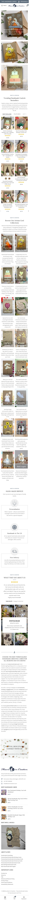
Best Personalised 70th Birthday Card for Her (21, 131)
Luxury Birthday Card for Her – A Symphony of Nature (8, 156)
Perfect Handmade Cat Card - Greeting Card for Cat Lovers (15, 807)
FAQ (2, 877)
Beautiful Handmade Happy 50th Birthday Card (16, 815)
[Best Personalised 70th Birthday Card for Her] (21, 123)
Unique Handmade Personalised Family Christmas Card (7, 206)
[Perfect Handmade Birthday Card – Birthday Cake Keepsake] (7, 123)
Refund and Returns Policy (8, 878)
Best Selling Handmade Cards (8, 864)
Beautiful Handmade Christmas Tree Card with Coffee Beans (8, 183)
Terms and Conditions (6, 882)
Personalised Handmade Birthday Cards (11, 857)
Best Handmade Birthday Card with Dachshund (17, 791)
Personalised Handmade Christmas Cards (11, 861)
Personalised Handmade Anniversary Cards (12, 859)
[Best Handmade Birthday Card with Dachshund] (3, 792)
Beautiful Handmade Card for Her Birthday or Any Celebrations (21, 206)
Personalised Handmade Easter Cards (10, 862)
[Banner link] (14, 25)
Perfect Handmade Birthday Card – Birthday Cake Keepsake (8, 132)
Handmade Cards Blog (7, 855)
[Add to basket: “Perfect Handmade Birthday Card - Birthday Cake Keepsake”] (7, 127)
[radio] (6, 178)
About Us (3, 875)
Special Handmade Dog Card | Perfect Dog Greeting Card (17, 799)
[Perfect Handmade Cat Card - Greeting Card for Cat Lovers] (3, 809)
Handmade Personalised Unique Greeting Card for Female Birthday (21, 156)
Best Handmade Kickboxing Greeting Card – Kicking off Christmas (21, 179)
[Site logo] (16, 5)
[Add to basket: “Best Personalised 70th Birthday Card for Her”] (21, 127)
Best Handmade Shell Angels (8, 866)
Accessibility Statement (7, 884)
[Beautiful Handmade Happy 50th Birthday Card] (3, 817)
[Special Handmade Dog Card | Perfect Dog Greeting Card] (3, 801)
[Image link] (14, 768)
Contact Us (4, 873)
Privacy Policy (23, 754)
